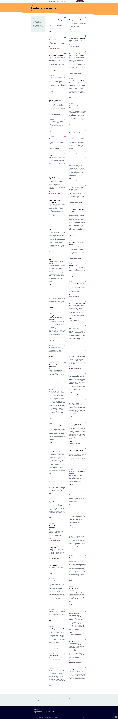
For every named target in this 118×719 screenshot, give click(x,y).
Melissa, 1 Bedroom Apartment (55, 357)
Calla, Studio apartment (53, 518)
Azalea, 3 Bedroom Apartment (75, 125)
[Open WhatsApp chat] (115, 717)
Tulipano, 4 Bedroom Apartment (55, 171)
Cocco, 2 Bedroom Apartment (54, 193)
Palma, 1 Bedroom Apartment (54, 540)
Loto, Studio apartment (73, 276)
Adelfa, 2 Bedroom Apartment (54, 33)
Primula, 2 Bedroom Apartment (55, 131)
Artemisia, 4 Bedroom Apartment (55, 286)
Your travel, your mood (38, 702)
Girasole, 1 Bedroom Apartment (55, 93)
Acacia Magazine (54, 702)
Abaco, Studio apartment (54, 148)
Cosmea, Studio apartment (54, 558)
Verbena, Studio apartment (54, 252)
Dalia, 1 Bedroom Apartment (54, 114)
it (83, 717)
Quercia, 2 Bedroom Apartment (75, 368)
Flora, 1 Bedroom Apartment (54, 308)
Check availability (80, 1)
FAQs (52, 698)
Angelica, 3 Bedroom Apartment (55, 70)
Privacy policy (51, 717)
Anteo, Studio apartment (53, 621)
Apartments (36, 698)
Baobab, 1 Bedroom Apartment (55, 444)
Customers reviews (55, 700)
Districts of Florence (38, 700)
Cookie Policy (56, 717)
